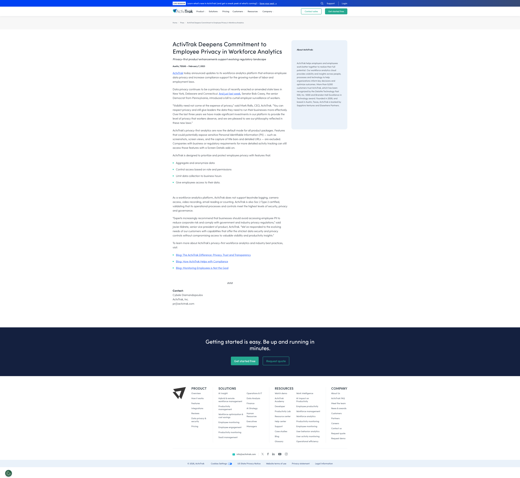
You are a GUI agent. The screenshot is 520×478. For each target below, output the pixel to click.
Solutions (213, 11)
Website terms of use (276, 463)
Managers (252, 426)
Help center (280, 421)
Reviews (195, 413)
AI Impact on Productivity (302, 400)
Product (200, 11)
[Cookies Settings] (8, 473)
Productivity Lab (283, 411)
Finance (250, 403)
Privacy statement (301, 463)
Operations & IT (254, 393)
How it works (197, 398)
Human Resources (252, 415)
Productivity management (225, 408)
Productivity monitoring (229, 432)
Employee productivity (307, 406)
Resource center (283, 416)
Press (182, 23)
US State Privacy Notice (249, 463)
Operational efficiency (307, 441)
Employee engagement (229, 427)
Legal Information (324, 463)
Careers (335, 423)
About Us (335, 393)
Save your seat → (268, 3)
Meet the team (338, 403)
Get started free (336, 11)
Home (175, 23)
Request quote (276, 361)
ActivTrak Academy (279, 400)
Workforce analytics (306, 416)
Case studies (281, 431)
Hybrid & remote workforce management (230, 400)
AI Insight (223, 393)
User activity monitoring (308, 436)
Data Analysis (253, 398)
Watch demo (281, 393)
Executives (252, 421)
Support (279, 426)
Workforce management (308, 411)
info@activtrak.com (246, 454)
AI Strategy (252, 408)
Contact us (336, 428)
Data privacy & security (198, 420)
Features (195, 403)
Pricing (225, 11)
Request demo (338, 438)
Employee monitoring (228, 422)
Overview (196, 393)
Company (267, 11)
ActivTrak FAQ (338, 398)
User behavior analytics (307, 431)
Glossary (279, 441)
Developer (280, 406)
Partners (335, 418)
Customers (238, 11)
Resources (253, 11)
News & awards (338, 408)
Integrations (197, 408)
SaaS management (228, 437)
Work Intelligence (304, 393)
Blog (277, 436)
